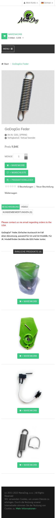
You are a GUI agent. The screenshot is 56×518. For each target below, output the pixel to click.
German (47, 3)
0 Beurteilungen (25, 186)
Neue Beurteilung (45, 186)
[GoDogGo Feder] (28, 123)
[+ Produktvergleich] (30, 272)
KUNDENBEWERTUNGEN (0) (17, 212)
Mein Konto (30, 3)
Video (24, 207)
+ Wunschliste (18, 172)
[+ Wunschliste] (30, 265)
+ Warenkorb (17, 165)
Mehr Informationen (25, 509)
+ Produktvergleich (21, 180)
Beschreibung (10, 207)
